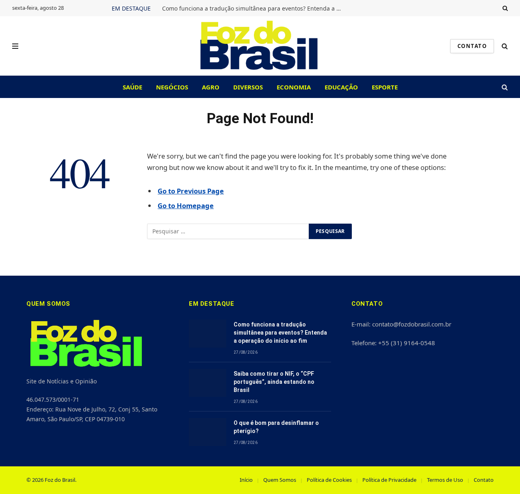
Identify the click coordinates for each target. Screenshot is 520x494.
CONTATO (472, 46)
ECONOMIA (294, 87)
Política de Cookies (329, 479)
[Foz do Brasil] (260, 46)
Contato (484, 479)
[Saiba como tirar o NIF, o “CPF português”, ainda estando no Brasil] (207, 383)
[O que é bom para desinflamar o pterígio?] (207, 432)
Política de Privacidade (389, 479)
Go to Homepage (186, 205)
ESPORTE (385, 87)
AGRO (210, 87)
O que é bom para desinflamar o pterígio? (276, 427)
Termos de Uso (445, 479)
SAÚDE (132, 87)
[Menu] (15, 46)
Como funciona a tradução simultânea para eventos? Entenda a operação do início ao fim (253, 8)
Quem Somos (279, 479)
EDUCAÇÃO (341, 87)
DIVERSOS (248, 87)
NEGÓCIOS (172, 87)
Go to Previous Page (191, 191)
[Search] (504, 8)
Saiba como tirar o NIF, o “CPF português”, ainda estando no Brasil (274, 381)
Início (246, 479)
